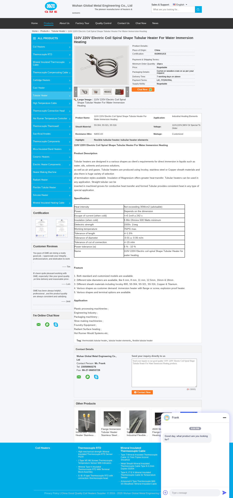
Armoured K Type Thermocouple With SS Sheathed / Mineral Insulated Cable (139, 482)
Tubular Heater (58, 31)
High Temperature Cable (45, 103)
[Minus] (224, 418)
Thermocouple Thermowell (46, 126)
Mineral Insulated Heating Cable (48, 202)
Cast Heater (39, 88)
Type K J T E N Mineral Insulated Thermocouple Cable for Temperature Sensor (138, 475)
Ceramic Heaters (41, 156)
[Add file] (165, 492)
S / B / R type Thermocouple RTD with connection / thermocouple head (95, 476)
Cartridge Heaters (41, 80)
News (155, 23)
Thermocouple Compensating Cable (50, 72)
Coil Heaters (39, 46)
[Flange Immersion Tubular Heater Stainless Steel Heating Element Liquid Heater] (112, 418)
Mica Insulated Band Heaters (47, 149)
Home (34, 23)
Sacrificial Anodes (42, 134)
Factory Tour (82, 23)
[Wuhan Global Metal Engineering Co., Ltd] (51, 7)
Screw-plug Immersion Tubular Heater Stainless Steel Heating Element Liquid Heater (86, 432)
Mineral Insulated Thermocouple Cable (48, 63)
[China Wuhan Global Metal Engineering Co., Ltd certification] (41, 228)
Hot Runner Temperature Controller (50, 118)
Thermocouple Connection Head (48, 111)
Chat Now (141, 23)
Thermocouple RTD (42, 54)
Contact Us (123, 23)
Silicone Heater (40, 195)
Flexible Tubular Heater (44, 187)
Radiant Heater (40, 179)
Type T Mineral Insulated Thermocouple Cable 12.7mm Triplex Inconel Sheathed (139, 457)
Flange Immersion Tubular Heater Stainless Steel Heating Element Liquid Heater (111, 432)
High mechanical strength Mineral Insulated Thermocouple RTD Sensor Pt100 (95, 454)
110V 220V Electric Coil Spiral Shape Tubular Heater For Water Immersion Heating (101, 102)
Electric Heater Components (47, 164)
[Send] (224, 492)
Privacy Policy (51, 493)
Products (48, 23)
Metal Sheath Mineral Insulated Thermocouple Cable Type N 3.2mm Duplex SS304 (137, 466)
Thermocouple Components (46, 141)
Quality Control (103, 23)
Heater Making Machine (44, 172)
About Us (64, 23)
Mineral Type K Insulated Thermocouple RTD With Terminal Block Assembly (94, 469)
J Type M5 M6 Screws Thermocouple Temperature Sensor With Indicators (95, 461)
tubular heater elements (120, 340)
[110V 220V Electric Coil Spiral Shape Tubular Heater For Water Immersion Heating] (101, 65)
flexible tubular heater (143, 340)
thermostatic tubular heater (94, 340)
